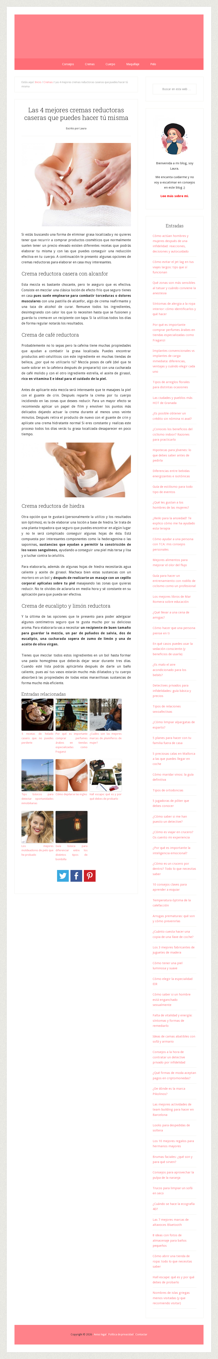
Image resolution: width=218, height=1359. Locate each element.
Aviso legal (100, 1334)
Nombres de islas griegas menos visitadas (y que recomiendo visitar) (171, 1298)
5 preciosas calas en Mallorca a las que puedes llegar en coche (174, 759)
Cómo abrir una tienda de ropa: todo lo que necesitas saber (172, 1261)
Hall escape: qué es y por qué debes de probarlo (106, 796)
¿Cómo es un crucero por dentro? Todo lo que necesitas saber (174, 869)
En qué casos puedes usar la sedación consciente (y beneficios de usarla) (173, 649)
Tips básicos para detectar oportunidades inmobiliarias (37, 799)
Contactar (141, 1334)
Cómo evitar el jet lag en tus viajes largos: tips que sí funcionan (173, 267)
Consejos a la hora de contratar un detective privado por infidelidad (169, 1057)
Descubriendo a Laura (109, 36)
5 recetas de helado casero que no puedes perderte (37, 738)
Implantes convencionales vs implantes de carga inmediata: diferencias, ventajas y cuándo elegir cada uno (174, 361)
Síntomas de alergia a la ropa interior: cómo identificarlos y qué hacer (174, 309)
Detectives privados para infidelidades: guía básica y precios (172, 691)
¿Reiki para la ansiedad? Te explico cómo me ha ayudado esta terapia (174, 523)
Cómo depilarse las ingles (71, 794)
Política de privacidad (120, 1334)
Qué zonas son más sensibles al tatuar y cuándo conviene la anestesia (174, 288)
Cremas (48, 82)
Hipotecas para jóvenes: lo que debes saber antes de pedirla (172, 455)
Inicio (38, 82)
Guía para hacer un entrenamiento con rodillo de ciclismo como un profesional (174, 581)
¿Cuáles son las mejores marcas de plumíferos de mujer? (106, 738)
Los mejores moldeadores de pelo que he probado (37, 850)
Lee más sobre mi (174, 196)
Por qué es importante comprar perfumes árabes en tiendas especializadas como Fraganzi (71, 742)
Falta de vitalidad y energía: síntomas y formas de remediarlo (172, 1020)
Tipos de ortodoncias (168, 790)
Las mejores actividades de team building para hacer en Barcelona (173, 1109)
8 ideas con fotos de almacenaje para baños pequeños (169, 1240)
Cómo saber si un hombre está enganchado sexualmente (172, 1000)
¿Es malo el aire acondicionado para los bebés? (169, 670)
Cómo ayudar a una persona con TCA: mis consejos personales (173, 544)
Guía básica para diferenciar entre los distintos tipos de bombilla (71, 852)
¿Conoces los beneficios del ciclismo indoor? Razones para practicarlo (172, 434)
